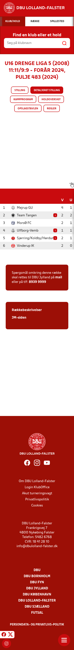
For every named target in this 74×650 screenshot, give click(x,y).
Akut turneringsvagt (37, 493)
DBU (37, 570)
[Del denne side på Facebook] (4, 635)
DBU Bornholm (37, 576)
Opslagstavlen (28, 108)
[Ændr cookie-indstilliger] (6, 643)
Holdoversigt (51, 99)
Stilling (19, 90)
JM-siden (19, 317)
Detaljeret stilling (47, 90)
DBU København (37, 594)
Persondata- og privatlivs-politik (37, 624)
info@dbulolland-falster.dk (37, 546)
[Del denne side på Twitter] (10, 635)
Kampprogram (23, 99)
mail (58, 277)
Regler (51, 108)
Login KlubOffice (37, 487)
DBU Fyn (37, 582)
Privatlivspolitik (37, 499)
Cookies (37, 505)
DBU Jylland (37, 588)
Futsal (37, 612)
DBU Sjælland (37, 606)
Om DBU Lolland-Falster (37, 481)
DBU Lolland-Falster (37, 600)
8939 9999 (37, 282)
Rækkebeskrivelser (27, 310)
